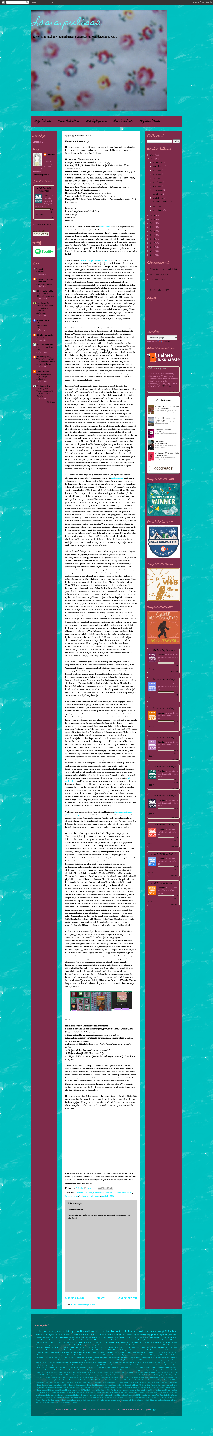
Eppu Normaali (156, 1382)
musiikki (105, 1196)
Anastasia (77, 1380)
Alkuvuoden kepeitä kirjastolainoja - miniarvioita (43, 376)
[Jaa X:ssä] (105, 1188)
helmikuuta (158, 206)
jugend (148, 1367)
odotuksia (71, 1370)
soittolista (139, 1355)
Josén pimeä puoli (167, 1385)
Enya (83, 1340)
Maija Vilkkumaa (156, 1365)
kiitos (45, 1352)
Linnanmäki (149, 1372)
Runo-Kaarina (158, 1392)
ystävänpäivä (146, 1370)
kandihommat (162, 1367)
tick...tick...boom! (113, 1370)
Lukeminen (84, 1196)
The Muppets (170, 1375)
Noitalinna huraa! (160, 1390)
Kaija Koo (50, 1355)
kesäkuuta (157, 186)
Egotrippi (112, 1382)
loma (48, 1337)
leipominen (146, 1357)
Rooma (41, 1362)
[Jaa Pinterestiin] (111, 1188)
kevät (109, 1357)
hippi (84, 1400)
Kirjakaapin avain (44, 335)
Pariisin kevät (44, 1392)
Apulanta (38, 1372)
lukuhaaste (95, 1196)
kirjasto (101, 1377)
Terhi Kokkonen (47, 1397)
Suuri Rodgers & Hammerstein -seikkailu (77, 1367)
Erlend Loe (167, 386)
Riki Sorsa (112, 1392)
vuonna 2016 (104, 226)
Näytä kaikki (51, 402)
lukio (152, 1342)
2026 (152, 155)
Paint (175, 1390)
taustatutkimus (40, 1402)
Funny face (154, 1360)
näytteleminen (62, 1370)
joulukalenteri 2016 (91, 1350)
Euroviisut (158, 1352)
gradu (116, 1355)
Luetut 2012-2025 (43, 224)
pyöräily (93, 1370)
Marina (82, 1355)
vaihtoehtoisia (131, 1370)
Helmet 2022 (163, 1347)
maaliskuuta (158, 198)
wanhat (128, 1362)
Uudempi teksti (74, 1298)
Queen (98, 1392)
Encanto (144, 1382)
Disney (163, 1355)
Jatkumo (173, 1347)
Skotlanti (76, 1395)
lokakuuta (157, 170)
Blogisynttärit (119, 1352)
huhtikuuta (158, 194)
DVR (86, 1334)
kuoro (38, 1370)
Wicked (90, 1357)
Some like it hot (94, 1395)
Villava (148, 1397)
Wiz (176, 1397)
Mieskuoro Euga (135, 1390)
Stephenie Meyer (126, 1395)
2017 (152, 243)
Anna (92, 1342)
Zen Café (51, 1400)
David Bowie (49, 1372)
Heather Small (91, 1385)
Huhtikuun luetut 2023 (159, 290)
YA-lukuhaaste (108, 1355)
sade (169, 1377)
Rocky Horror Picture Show (144, 1392)
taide (143, 1347)
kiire (73, 1360)
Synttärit (99, 1355)
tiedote (51, 1380)
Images (110, 1385)
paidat (78, 1370)
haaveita (96, 1357)
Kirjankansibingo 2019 (95, 1365)
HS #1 (66, 1385)
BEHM (159, 1362)
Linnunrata (128, 1352)
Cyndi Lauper (49, 1382)
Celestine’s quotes (157, 368)
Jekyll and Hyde (165, 1360)
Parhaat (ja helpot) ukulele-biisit (163, 269)
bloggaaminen (138, 1352)
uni (61, 1380)
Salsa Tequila (90, 1355)
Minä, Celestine (68, 121)
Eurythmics (173, 1382)
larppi (118, 1400)
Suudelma (172, 1331)
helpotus (79, 1400)
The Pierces (102, 1397)
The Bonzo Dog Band (59, 1397)
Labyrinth (126, 1387)
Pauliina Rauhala (162, 443)
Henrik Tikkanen (162, 455)
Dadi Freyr (57, 1382)
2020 (152, 231)
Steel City (117, 1395)
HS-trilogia (76, 1372)
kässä (129, 1355)
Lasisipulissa (67, 23)
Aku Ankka (173, 1370)
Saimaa (42, 1395)
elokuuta (157, 178)
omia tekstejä (157, 1331)
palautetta (140, 1400)
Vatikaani (55, 1377)
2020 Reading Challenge (163, 766)
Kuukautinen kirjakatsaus (104, 1192)
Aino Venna (69, 1380)
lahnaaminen (83, 1362)
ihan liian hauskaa (106, 1340)
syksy (61, 1347)
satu (176, 1377)
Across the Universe (138, 1362)
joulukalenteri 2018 (103, 1345)
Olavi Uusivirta (109, 1347)
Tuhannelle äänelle (163, 430)
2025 (152, 159)
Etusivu (100, 1298)
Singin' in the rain (51, 1395)
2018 (152, 239)
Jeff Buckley (143, 1385)
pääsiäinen (152, 1377)
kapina (102, 1400)
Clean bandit (168, 1380)
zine (64, 1380)
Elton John (123, 1382)
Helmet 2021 (113, 1342)
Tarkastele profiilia (41, 175)
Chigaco (160, 1380)
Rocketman (131, 1392)
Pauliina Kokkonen (60, 1375)
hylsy (96, 1377)
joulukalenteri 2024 (49, 1347)
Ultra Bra (40, 1340)
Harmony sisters (81, 1385)
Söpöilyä (97, 1367)
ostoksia (54, 1340)
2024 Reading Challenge (163, 650)
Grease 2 (60, 1385)
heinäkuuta (158, 182)
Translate (167, 342)
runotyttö (49, 1334)
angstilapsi (51, 1345)
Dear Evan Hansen (100, 1360)
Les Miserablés (140, 1372)
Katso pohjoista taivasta (165, 418)
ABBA (86, 1342)
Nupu (168, 1390)
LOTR (122, 1372)
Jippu (159, 1385)
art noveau (48, 1362)
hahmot (81, 1345)
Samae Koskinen (55, 1367)
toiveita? (48, 1402)
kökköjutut (137, 1357)
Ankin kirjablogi (43, 357)
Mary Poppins (101, 1390)
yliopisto (147, 1340)
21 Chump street (164, 1370)
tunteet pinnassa (56, 1402)
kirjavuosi (68, 1352)
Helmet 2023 (125, 1342)
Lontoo (38, 1360)
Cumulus (41, 1382)
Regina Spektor (100, 1375)
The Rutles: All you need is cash (117, 1397)
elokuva (122, 1334)
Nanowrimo (172, 1342)
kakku (154, 1367)
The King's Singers (160, 1375)
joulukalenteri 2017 (169, 1350)
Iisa (106, 1385)
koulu (123, 1337)
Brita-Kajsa (40, 337)
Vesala (60, 1377)
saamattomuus (163, 1377)
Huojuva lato (100, 1385)
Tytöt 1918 (47, 1377)
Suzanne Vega (155, 1395)
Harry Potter (171, 1355)
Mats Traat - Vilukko (44, 284)
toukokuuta (158, 190)
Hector (164, 1352)
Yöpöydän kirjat (43, 386)
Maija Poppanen (143, 1365)
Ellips (117, 1382)
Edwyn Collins (104, 1382)
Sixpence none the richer (65, 1395)
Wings (71, 1377)
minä (133, 1355)
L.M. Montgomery (163, 408)
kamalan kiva (95, 1400)
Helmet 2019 (101, 1342)
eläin (69, 1360)
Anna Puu (83, 1380)
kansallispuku (172, 1367)
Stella (143, 1375)
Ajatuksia (153, 1347)
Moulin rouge (145, 1390)
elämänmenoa (63, 1345)
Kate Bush (153, 1337)
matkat (129, 1377)
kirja (90, 1192)
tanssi (104, 1370)
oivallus (133, 1400)
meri (133, 1377)
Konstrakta (106, 1387)
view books (50, 218)
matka (125, 1340)
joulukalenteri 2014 (65, 1342)
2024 (152, 215)
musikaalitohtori (135, 1340)
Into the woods (126, 1385)
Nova (147, 1342)
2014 (152, 255)
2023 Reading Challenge (163, 679)
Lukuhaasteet (123, 121)
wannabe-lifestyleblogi (151, 1355)
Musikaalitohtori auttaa (159, 285)
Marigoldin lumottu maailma (167, 406)
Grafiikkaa (40, 272)
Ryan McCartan (168, 1392)
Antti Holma (91, 1380)
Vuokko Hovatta (169, 1397)
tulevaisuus (156, 1340)
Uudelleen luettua (80, 1357)
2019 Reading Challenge (163, 795)
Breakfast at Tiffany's (118, 1350)
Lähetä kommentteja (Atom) (83, 1304)
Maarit (57, 1390)
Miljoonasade (133, 1350)
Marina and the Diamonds (46, 1350)
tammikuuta (158, 210)
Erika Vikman (57, 1372)
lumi (94, 1362)
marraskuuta (158, 166)
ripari (86, 1360)
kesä (91, 1334)
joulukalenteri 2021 (138, 1345)
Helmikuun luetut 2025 (162, 201)
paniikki (146, 1400)
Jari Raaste (135, 1385)
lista (122, 1400)
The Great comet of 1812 (110, 1367)
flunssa (135, 1367)
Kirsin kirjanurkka (44, 291)
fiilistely (120, 1347)
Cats (136, 1380)
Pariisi (38, 1392)
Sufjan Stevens (145, 1395)
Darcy (165, 1362)
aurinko (157, 1350)
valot (63, 1402)
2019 (152, 235)
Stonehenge (149, 1375)
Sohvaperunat (84, 1395)
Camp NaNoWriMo (108, 1334)
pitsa (123, 1362)
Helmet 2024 (138, 1342)
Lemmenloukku (170, 1387)
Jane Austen (81, 1365)
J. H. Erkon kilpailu (93, 1372)
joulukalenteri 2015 (74, 1350)
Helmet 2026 (172, 1352)
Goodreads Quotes (172, 391)
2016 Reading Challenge (163, 882)
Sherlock (61, 1350)
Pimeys (71, 1392)
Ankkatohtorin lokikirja (42, 321)
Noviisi (143, 1350)
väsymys (96, 1352)
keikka (75, 1362)
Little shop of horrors (160, 1372)
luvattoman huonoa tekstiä (106, 1362)
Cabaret (117, 1380)
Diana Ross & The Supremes (79, 1382)
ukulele (150, 1352)
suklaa (168, 1400)
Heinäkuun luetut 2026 (159, 274)
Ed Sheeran (112, 1360)
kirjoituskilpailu (118, 1357)
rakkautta (58, 1334)
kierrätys (107, 1400)
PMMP (174, 1365)
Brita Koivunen (110, 1380)
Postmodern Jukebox (80, 1392)
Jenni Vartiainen (152, 1385)
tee (147, 1347)
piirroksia (155, 1334)
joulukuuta (158, 162)
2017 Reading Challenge (163, 853)
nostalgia (83, 1352)
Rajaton (149, 1350)
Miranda (169, 1372)
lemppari (78, 1342)
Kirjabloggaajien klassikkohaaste (66, 1355)
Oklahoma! (167, 1365)
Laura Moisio (144, 1387)
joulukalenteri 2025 (112, 1337)
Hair (62, 1365)
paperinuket (144, 1377)
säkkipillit (174, 1400)
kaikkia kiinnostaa (59, 1337)
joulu (75, 1331)
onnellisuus (135, 1347)
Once (172, 1390)
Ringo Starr (109, 1375)
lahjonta (115, 1377)
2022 (152, 223)
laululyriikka (123, 1377)
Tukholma (131, 1397)
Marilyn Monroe (91, 1390)
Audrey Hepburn (73, 1340)
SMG (112, 1196)
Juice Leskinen (40, 1387)
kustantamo (128, 1357)
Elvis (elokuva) (132, 1382)
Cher (139, 1380)
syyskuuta (157, 174)
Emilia (139, 1382)
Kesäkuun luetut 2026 (159, 279)
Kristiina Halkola (110, 1365)
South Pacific (103, 1395)
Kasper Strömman (69, 1387)
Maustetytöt (125, 1390)
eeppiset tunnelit (79, 1377)
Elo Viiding (160, 432)
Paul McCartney (51, 1357)
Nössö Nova (43, 1375)
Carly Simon (124, 1380)
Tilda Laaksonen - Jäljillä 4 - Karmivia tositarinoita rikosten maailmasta (45, 361)
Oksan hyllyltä (42, 371)
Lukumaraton (41, 1342)
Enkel (149, 1382)
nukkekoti (127, 1400)
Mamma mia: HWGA (79, 1390)
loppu (90, 1362)
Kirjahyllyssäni (96, 121)
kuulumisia (80, 1360)
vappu (139, 1370)
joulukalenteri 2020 (94, 1337)
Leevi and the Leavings (156, 1387)
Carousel (131, 1380)
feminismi (87, 1377)
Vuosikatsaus (41, 1345)
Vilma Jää (65, 1377)
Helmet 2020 (161, 1342)
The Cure (70, 1397)
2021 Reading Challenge (163, 737)
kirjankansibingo (56, 1352)
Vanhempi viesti (127, 1298)
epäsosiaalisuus (71, 1400)
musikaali (69, 1334)
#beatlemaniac (161, 1357)
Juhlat (175, 1385)
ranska (160, 1400)
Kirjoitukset (42, 121)
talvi (166, 1337)
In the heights (116, 1385)
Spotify (110, 1395)
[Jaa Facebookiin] (108, 1188)
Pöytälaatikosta (150, 121)
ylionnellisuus (107, 1352)
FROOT (139, 1360)
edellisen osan (117, 478)
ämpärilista (172, 1337)
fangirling (73, 1345)
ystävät (62, 1340)
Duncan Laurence (93, 1382)
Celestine (51, 154)
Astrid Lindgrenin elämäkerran (94, 260)
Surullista (63, 1360)
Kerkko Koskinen (114, 1372)
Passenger (50, 1375)
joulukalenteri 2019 (121, 1345)
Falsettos (146, 1360)
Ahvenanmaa (151, 1362)
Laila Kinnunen (134, 1387)
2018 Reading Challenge (163, 824)
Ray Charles (104, 1392)
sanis (172, 1377)
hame (92, 1377)
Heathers (165, 1340)
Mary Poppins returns (114, 1390)
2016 (152, 247)
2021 (152, 227)
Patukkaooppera (54, 1392)
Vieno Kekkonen (140, 1397)
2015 (152, 251)
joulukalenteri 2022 (156, 1345)
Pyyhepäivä (91, 1392)
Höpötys (40, 1334)
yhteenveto (172, 1334)
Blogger (153, 1409)
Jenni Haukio (161, 420)
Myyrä (152, 1390)
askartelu (57, 1400)
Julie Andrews (50, 1387)
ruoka (90, 1352)
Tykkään (163, 1334)
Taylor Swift (163, 1395)
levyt (145, 1352)
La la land (121, 1365)
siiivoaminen (40, 1380)
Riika (46, 1367)
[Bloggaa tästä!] (102, 1188)
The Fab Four (77, 1397)
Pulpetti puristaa (90, 1375)
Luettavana (163, 400)
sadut (164, 1400)
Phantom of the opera (73, 1375)
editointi (78, 1334)
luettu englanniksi (124, 1192)
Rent (42, 1367)
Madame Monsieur (65, 1390)
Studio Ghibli (135, 1395)
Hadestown (72, 1385)
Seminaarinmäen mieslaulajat (123, 1375)
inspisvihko (68, 1362)
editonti (63, 1400)
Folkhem (38, 1385)
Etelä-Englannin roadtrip (126, 1360)
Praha (38, 1367)
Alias (91, 1360)
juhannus (103, 1357)
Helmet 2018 (84, 1347)
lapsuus (118, 1340)
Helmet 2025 (81, 1192)
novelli (47, 1340)
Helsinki (173, 1340)
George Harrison (54, 1365)
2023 (152, 219)
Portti (82, 1375)
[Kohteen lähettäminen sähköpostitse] (99, 1188)
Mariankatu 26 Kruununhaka (167, 453)
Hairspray (83, 1372)
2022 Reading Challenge (163, 708)
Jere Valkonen (104, 1372)
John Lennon (40, 1355)
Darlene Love (65, 1382)
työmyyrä (57, 1380)
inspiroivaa (90, 1345)
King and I (98, 1387)
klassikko (52, 1342)
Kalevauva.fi (59, 1387)
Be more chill (172, 1357)
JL (95, 1334)
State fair (138, 1375)
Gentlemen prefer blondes (50, 1385)
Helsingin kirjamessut (76, 1337)
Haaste (89, 1340)
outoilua (137, 1377)
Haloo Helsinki (70, 1365)
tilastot (122, 1370)
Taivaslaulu (160, 441)
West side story (126, 1367)
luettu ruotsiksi (71, 1196)
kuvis (43, 1370)
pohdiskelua (85, 1370)
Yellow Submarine (41, 1400)
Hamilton (74, 1347)
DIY (43, 1372)
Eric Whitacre (165, 1382)
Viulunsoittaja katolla (157, 1397)
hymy (160, 1337)
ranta (156, 1377)
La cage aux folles (116, 1387)
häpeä (88, 1400)
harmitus (142, 1367)
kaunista (39, 1352)
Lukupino (40, 269)
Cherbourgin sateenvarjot (149, 1380)
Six (134, 1375)
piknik (118, 1362)
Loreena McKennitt (48, 1390)
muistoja (147, 1334)
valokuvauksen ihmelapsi (137, 1337)
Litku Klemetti (131, 1365)
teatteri (46, 1380)
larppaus (113, 1400)
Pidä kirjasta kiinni (44, 344)
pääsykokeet (153, 1400)
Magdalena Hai (43, 303)
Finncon (65, 1372)
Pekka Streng (64, 1392)
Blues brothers (99, 1380)
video (66, 1347)
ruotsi (99, 1370)
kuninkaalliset (108, 1377)
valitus (153, 1357)
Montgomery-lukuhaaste (50, 1360)
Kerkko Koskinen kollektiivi (85, 1387)
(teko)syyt (155, 1370)
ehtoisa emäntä (58, 1362)
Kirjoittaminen (89, 1331)
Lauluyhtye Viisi (130, 1372)
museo (76, 1352)
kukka (127, 1347)
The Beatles (41, 1337)
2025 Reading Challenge (44, 189)
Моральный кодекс (71, 1402)
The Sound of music (65, 1357)
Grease (70, 1372)
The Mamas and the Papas (90, 1397)
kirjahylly (122, 1355)
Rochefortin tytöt (121, 1392)
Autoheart (104, 1350)
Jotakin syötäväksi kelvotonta (44, 280)
